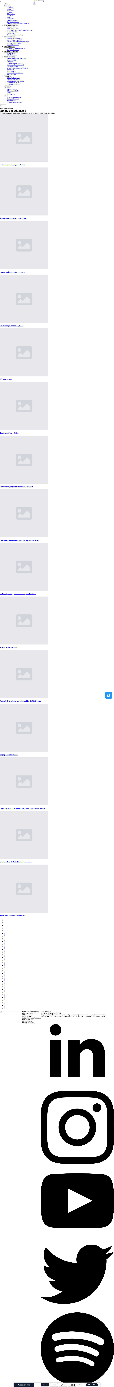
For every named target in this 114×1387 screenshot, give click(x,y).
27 (4, 960)
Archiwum (6, 76)
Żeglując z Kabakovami (9, 755)
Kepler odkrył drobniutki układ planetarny (16, 862)
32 (4, 968)
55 (4, 1005)
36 (4, 975)
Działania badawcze (9, 46)
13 (4, 938)
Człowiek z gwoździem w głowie (11, 326)
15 (4, 941)
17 (4, 944)
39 (4, 980)
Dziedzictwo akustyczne (10, 51)
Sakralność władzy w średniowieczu (13, 915)
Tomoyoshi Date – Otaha (9, 433)
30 (4, 965)
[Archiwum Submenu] (11, 76)
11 (4, 935)
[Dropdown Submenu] (11, 86)
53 (4, 1002)
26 (4, 959)
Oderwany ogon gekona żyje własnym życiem (16, 486)
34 (4, 972)
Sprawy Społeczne (9, 56)
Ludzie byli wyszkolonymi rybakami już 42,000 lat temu (20, 701)
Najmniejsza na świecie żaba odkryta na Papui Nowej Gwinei (22, 808)
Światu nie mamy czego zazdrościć (12, 165)
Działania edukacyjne (9, 25)
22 (4, 952)
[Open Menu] (0, 1)
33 (4, 970)
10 (4, 933)
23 (4, 954)
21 (4, 951)
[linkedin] (77, 1090)
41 (4, 983)
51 (4, 999)
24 (4, 956)
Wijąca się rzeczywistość (8, 647)
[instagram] (77, 1163)
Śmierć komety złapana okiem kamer (13, 218)
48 (4, 994)
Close (6, 4)
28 (4, 962)
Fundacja (6, 5)
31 (4, 967)
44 (4, 988)
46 (4, 991)
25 (4, 957)
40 (4, 981)
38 (4, 978)
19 (4, 948)
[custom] (77, 1310)
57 (4, 1008)
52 (4, 1000)
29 (4, 964)
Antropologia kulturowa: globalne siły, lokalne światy (19, 540)
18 (4, 946)
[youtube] (77, 1237)
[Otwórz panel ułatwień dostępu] (108, 695)
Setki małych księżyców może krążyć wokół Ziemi (18, 594)
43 (4, 986)
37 (4, 976)
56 (4, 1007)
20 (4, 949)
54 (4, 1004)
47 (4, 992)
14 (4, 940)
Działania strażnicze (9, 36)
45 (4, 989)
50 (4, 997)
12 (4, 936)
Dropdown (6, 86)
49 (4, 996)
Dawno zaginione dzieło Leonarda (12, 272)
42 (4, 984)
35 (4, 973)
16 (4, 943)
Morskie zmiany (6, 379)
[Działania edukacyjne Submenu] (17, 25)
